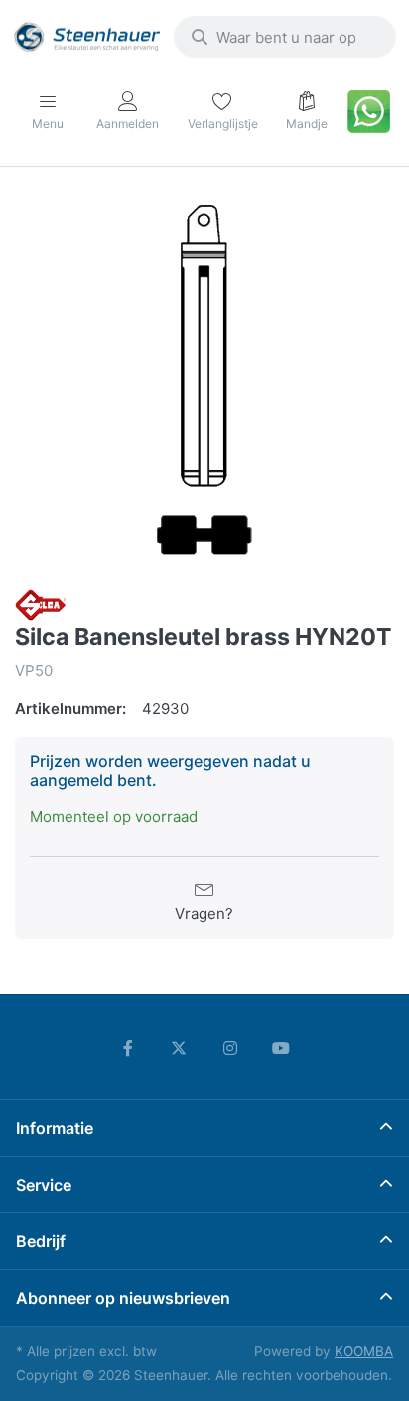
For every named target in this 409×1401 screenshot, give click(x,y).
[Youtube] (282, 1048)
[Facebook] (128, 1048)
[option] (204, 380)
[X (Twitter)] (179, 1048)
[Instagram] (230, 1048)
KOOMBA (364, 1351)
